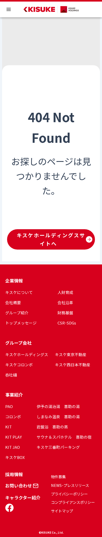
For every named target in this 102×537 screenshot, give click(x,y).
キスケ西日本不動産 (72, 364)
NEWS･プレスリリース (70, 485)
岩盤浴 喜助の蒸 (52, 426)
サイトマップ (62, 511)
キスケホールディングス (26, 354)
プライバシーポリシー (69, 494)
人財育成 (65, 292)
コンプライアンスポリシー (73, 502)
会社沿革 (65, 302)
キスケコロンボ (19, 364)
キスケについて (19, 292)
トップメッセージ (21, 323)
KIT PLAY (13, 437)
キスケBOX (15, 457)
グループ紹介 (17, 312)
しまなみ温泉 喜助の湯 (58, 416)
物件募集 (58, 476)
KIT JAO (12, 447)
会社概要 (13, 302)
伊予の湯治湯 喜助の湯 (58, 406)
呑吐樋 (11, 374)
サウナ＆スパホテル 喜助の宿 (64, 437)
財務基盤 (65, 312)
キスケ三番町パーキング (58, 447)
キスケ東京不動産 (70, 354)
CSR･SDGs (67, 323)
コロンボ (13, 416)
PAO (9, 406)
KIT (8, 426)
